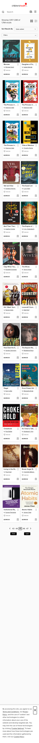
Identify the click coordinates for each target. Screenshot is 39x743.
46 (24, 528)
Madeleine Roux (28, 350)
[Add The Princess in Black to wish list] (17, 115)
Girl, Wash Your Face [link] (10, 307)
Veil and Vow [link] (8, 186)
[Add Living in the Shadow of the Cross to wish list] (17, 479)
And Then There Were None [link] (10, 226)
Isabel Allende (28, 67)
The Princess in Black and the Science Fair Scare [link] (28, 105)
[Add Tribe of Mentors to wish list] (35, 155)
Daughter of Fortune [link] (28, 64)
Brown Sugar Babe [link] (28, 469)
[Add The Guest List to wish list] (35, 195)
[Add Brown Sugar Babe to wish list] (35, 479)
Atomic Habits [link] (27, 510)
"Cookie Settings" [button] (17, 728)
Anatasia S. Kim (28, 431)
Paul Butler (9, 431)
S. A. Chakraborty (29, 229)
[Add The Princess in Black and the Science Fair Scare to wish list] (35, 115)
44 (17, 528)
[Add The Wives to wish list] (35, 276)
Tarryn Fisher (27, 269)
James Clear (27, 512)
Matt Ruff (26, 310)
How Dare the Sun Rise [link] (10, 348)
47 (27, 528)
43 (13, 528)
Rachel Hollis (9, 310)
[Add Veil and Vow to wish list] (17, 195)
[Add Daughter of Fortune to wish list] (35, 74)
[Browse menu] (35, 11)
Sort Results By (7, 29)
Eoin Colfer (9, 391)
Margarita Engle (28, 391)
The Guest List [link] (27, 186)
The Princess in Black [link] (10, 105)
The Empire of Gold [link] (28, 226)
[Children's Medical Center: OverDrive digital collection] (19, 4)
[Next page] (30, 528)
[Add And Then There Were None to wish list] (17, 236)
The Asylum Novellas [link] (28, 348)
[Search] (3, 12)
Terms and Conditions (11, 712)
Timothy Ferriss (28, 148)
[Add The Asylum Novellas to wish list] (35, 357)
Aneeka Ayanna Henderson (12, 188)
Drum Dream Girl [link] (28, 388)
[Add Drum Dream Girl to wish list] (35, 398)
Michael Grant (10, 67)
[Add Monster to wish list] (17, 74)
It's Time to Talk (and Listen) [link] (28, 429)
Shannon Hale (10, 108)
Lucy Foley (27, 188)
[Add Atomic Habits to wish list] (35, 519)
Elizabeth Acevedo (11, 269)
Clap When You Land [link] (10, 267)
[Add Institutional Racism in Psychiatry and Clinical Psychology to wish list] (17, 519)
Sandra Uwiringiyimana (12, 350)
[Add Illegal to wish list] (17, 398)
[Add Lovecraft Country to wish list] (35, 317)
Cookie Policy (19, 737)
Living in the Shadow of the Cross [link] (10, 469)
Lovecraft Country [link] (28, 307)
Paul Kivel (8, 472)
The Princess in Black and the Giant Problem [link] (10, 145)
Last (27, 534)
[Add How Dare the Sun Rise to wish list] (17, 357)
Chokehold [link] (8, 429)
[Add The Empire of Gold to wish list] (35, 236)
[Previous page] (10, 528)
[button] (31, 22)
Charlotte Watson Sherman (30, 472)
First (13, 534)
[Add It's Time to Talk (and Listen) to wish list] (35, 438)
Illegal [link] (6, 388)
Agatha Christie (10, 229)
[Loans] (31, 12)
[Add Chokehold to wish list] (17, 438)
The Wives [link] (26, 267)
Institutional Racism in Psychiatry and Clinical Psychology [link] (10, 510)
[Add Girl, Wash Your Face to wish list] (17, 317)
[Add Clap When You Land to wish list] (17, 276)
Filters (5, 35)
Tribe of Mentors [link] (28, 145)
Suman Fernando (11, 512)
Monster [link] (7, 64)
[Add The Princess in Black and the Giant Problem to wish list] (17, 155)
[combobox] (15, 12)
